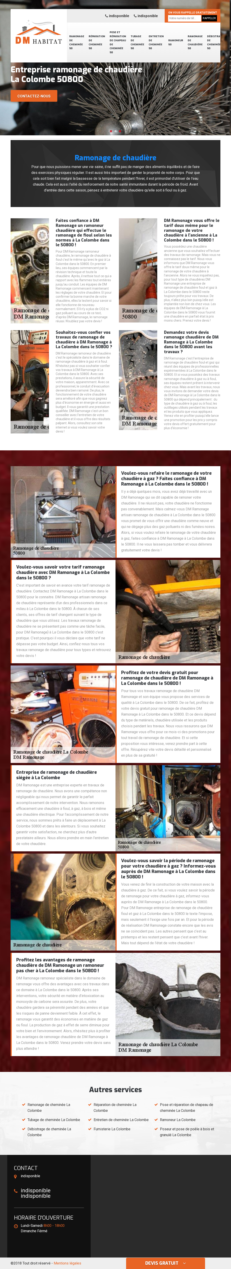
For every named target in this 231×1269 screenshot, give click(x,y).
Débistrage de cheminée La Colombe (49, 1132)
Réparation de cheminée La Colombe (115, 1108)
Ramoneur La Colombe (178, 1120)
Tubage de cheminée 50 (137, 42)
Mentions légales (67, 1263)
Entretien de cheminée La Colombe (121, 1120)
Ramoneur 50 (175, 42)
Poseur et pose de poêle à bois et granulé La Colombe (187, 1132)
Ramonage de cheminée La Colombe (49, 1108)
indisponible (118, 16)
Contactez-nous (34, 96)
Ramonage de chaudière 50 (195, 42)
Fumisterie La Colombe (112, 1129)
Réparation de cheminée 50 (97, 42)
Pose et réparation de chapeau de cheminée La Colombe (186, 1108)
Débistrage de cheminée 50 (215, 42)
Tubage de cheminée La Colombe (54, 1120)
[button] (111, 131)
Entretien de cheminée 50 (156, 42)
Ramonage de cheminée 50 (76, 42)
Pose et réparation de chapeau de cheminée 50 (118, 42)
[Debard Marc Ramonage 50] (38, 26)
